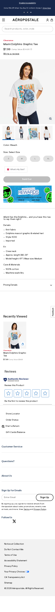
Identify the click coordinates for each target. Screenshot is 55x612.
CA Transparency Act (14, 577)
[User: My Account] (47, 20)
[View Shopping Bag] (52, 20)
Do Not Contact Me (13, 550)
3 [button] (31, 12)
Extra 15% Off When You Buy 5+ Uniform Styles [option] (27, 8)
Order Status (12, 420)
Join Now (36, 200)
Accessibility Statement (15, 561)
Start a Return (12, 426)
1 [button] (24, 12)
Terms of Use (10, 555)
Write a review (11, 54)
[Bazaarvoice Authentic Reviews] (16, 379)
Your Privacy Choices (14, 572)
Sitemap (8, 583)
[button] (8, 393)
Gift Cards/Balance (15, 432)
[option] (27, 91)
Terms (27, 509)
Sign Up (44, 497)
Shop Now (47, 8)
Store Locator (13, 414)
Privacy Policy (40, 509)
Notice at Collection (14, 544)
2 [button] (27, 12)
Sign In (21, 200)
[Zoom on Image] (50, 119)
